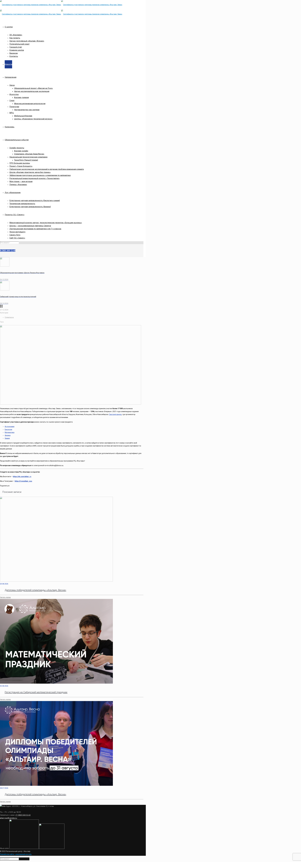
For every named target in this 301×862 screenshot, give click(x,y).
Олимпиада (9, 317)
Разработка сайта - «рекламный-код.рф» (16, 854)
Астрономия (9, 426)
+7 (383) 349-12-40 (23, 815)
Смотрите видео (115, 414)
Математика (9, 432)
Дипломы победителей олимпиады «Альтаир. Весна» (35, 590)
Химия (7, 438)
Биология (8, 429)
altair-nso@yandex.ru (8, 818)
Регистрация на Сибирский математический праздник (36, 692)
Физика (7, 435)
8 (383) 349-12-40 (7, 250)
